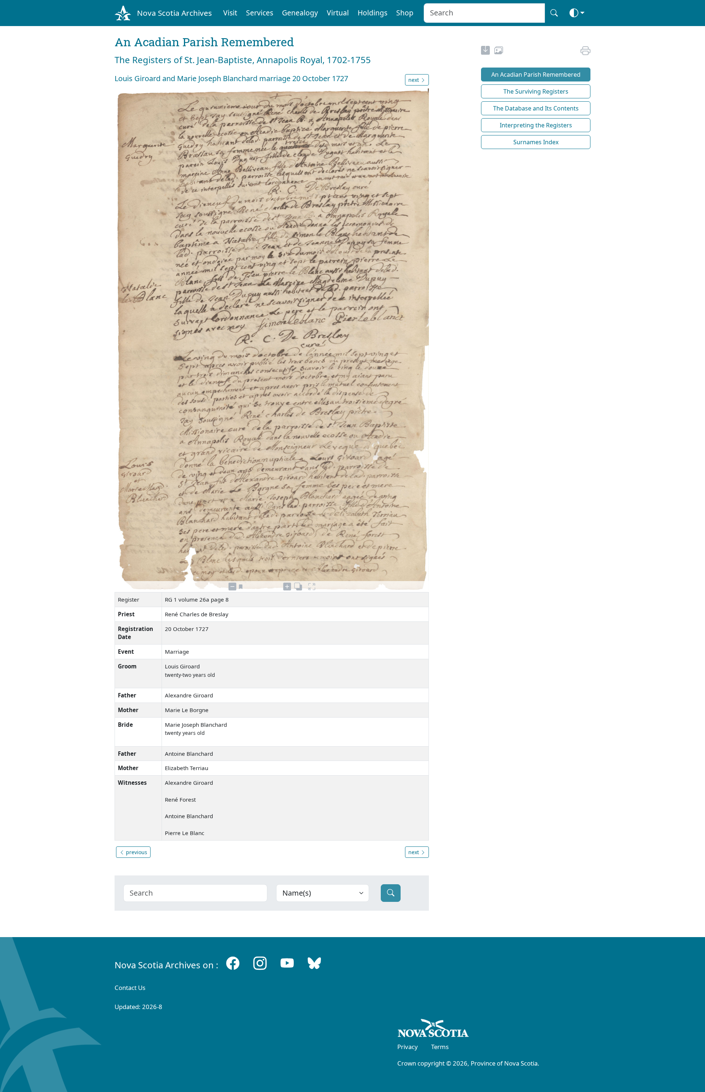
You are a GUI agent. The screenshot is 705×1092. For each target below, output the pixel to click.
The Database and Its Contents (536, 108)
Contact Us (130, 987)
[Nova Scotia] (433, 1029)
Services (259, 13)
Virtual (338, 13)
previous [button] (135, 852)
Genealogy (300, 13)
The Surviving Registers (535, 91)
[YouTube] (287, 963)
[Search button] (554, 13)
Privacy (407, 1046)
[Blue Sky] (314, 963)
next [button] (414, 79)
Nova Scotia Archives (174, 13)
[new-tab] (485, 51)
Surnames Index (535, 142)
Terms (440, 1046)
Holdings (372, 13)
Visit (230, 13)
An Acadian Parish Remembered (536, 74)
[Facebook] (232, 963)
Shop (404, 13)
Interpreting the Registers (536, 125)
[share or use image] (498, 51)
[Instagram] (259, 963)
